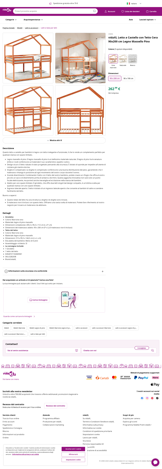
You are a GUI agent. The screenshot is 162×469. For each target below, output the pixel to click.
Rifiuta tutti (73, 454)
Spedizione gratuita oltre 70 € (65, 3)
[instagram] (147, 398)
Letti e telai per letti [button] (38, 334)
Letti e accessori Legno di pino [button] (126, 328)
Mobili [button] (6, 328)
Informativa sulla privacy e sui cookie (25, 454)
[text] (114, 89)
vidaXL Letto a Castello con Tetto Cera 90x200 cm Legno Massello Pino (133, 39)
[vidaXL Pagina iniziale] (7, 10)
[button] (113, 61)
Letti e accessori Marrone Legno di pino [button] (15, 334)
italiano (134, 4)
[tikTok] (157, 398)
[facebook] (142, 398)
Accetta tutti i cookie (73, 449)
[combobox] (55, 11)
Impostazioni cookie (91, 434)
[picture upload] (68, 300)
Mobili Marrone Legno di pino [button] (60, 328)
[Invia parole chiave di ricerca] (94, 11)
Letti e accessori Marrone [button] (101, 328)
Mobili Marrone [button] (19, 328)
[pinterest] (152, 398)
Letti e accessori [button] (82, 328)
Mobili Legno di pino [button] (37, 328)
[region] (45, 455)
